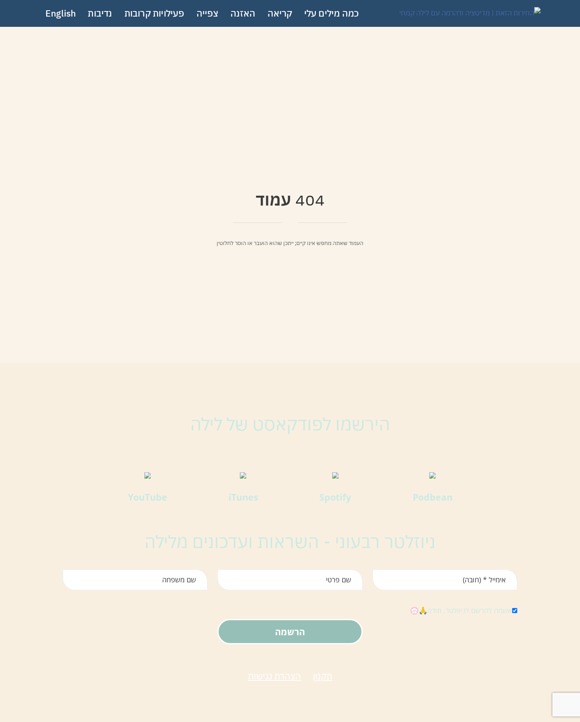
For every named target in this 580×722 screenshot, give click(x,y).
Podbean (433, 497)
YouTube (147, 497)
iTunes (243, 497)
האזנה (243, 13)
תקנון (322, 676)
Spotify (335, 497)
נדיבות (100, 13)
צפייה (207, 13)
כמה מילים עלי (331, 13)
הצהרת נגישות (274, 676)
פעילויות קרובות (154, 13)
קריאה (280, 13)
